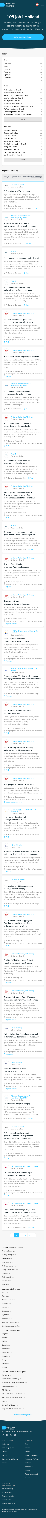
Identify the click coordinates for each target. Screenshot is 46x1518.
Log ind (4, 1455)
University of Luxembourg (11, 1379)
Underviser (6, 1311)
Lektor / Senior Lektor (32, 1455)
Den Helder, (15, 635)
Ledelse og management (13, 802)
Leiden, (13, 847)
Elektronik (6, 1281)
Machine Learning (9, 1251)
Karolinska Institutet (9, 1386)
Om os (4, 1451)
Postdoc (27, 1448)
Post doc (28, 243)
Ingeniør (8, 376)
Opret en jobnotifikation (24, 37)
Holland (20, 187)
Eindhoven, (15, 315)
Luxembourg (7, 1352)
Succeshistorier (7, 1500)
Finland (5, 1364)
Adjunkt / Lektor (10, 624)
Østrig (5, 1360)
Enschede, (14, 187)
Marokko (6, 1356)
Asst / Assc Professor (32, 1459)
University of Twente (17, 185)
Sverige (5, 1337)
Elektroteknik (7, 1258)
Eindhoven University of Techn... (13, 1397)
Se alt (23, 119)
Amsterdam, (15, 220)
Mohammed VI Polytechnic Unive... (14, 1382)
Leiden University (16, 845)
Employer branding (8, 1496)
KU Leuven (7, 1375)
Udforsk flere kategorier (22, 1415)
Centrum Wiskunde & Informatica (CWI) (24, 1166)
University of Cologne (10, 1405)
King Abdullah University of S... (13, 1409)
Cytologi (6, 1273)
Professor (6, 1303)
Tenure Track (7, 1318)
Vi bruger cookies (12, 1512)
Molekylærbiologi (9, 1266)
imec (4, 1401)
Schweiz (6, 1345)
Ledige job (5, 1444)
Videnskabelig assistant (10, 1322)
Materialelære (7, 1262)
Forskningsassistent (31, 1474)
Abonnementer (7, 1492)
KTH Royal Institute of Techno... (13, 1394)
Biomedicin (7, 1284)
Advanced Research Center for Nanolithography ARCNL (21, 217)
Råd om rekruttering (8, 1503)
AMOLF (13, 252)
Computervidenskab (10, 1269)
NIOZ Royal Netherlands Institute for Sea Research (24, 632)
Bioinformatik (7, 1277)
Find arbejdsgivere (8, 1448)
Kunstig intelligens (9, 1255)
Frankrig (5, 1367)
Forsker (5, 1307)
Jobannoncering (7, 1488)
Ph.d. (37, 208)
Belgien (5, 1333)
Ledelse (27, 1478)
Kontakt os (5, 1463)
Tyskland (6, 1348)
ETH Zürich (6, 1390)
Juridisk (4, 1512)
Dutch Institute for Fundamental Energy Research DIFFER (24, 810)
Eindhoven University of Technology (22, 313)
